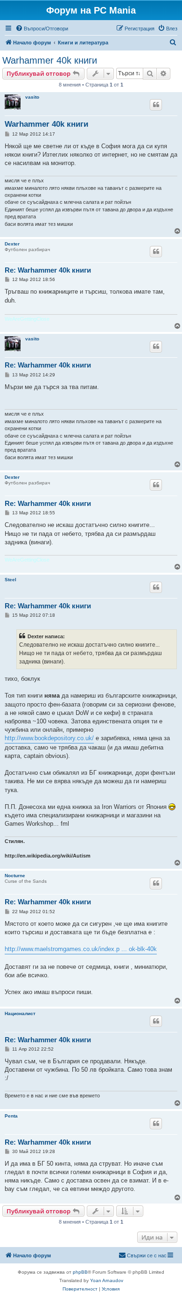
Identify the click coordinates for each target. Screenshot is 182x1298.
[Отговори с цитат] (156, 104)
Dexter (12, 243)
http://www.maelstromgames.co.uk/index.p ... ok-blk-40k (81, 948)
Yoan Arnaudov (106, 1280)
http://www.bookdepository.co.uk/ (49, 738)
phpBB (80, 1272)
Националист (20, 1013)
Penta (11, 1115)
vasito (32, 97)
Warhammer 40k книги (49, 60)
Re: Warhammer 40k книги (48, 270)
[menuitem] (41, 28)
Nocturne (15, 875)
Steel (10, 579)
